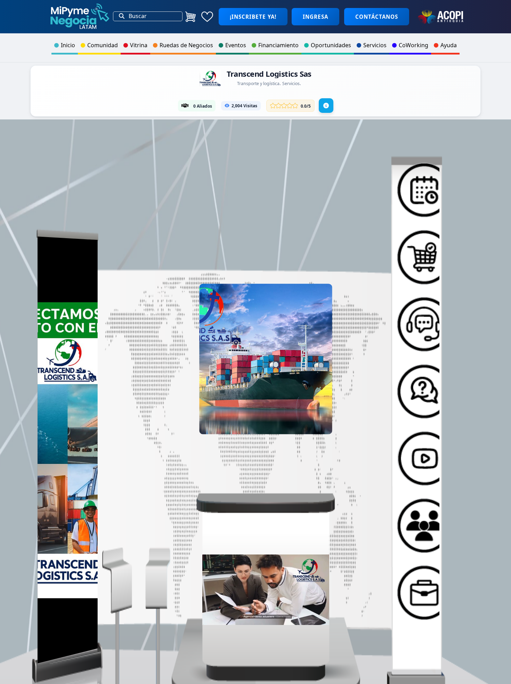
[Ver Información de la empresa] (326, 105)
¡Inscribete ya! (253, 16)
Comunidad (102, 45)
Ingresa (315, 16)
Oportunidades (331, 45)
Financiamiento (278, 45)
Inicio (68, 45)
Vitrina (138, 45)
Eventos (235, 45)
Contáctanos (376, 16)
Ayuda (448, 45)
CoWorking (413, 45)
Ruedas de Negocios (186, 45)
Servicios (375, 45)
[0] (190, 16)
